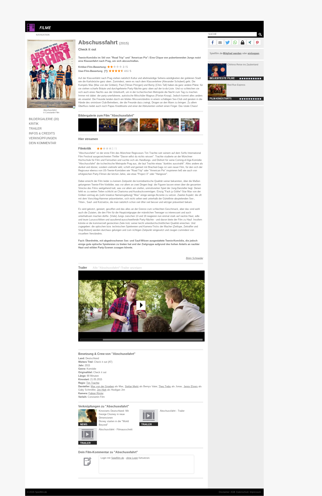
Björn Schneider (194, 258)
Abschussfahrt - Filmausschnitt (115, 429)
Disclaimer (224, 492)
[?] (105, 71)
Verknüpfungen (43, 138)
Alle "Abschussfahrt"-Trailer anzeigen (117, 267)
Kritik (34, 123)
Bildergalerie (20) (44, 119)
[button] (213, 42)
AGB (233, 492)
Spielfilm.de (117, 458)
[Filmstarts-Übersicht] (59, 27)
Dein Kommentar (42, 143)
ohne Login (132, 458)
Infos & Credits (42, 133)
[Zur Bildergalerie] (74, 107)
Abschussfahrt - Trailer (172, 410)
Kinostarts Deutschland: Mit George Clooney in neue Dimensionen (114, 414)
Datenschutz (242, 492)
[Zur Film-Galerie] (88, 130)
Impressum (255, 492)
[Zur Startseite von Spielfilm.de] (31, 30)
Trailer (35, 128)
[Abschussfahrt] (141, 344)
